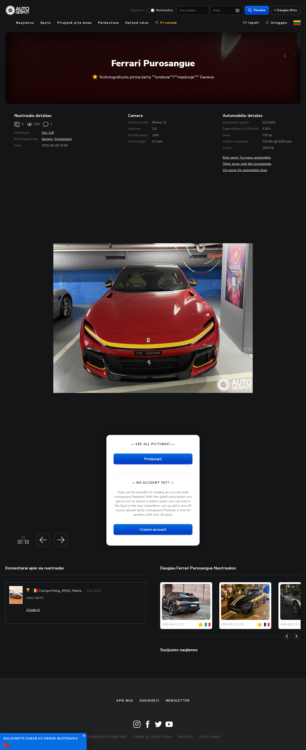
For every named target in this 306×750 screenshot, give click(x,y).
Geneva (47, 139)
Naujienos (138, 10)
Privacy (185, 737)
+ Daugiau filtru (285, 10)
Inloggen (279, 23)
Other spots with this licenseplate (247, 164)
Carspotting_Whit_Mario (60, 590)
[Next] (296, 636)
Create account (153, 529)
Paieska (259, 10)
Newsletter (178, 701)
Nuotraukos (164, 10)
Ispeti (253, 23)
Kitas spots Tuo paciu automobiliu (247, 157)
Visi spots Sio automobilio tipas (245, 170)
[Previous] (287, 636)
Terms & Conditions (152, 737)
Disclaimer (210, 737)
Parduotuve (108, 23)
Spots (45, 23)
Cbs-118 (48, 133)
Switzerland (62, 139)
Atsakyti (33, 610)
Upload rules (137, 23)
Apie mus (124, 701)
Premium (168, 23)
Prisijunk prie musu (74, 23)
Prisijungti (153, 458)
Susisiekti (149, 701)
